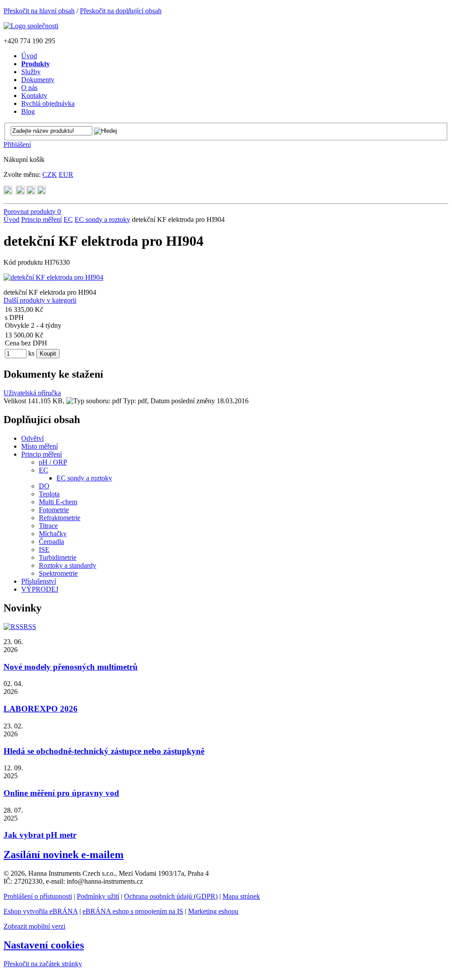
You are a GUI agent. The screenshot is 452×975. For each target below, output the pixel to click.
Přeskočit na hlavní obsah (39, 11)
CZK (49, 174)
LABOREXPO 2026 (41, 708)
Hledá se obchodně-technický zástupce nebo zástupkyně (104, 751)
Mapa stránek (241, 896)
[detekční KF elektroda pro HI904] (53, 277)
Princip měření (41, 219)
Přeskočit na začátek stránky (43, 964)
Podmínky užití (98, 896)
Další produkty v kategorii (40, 300)
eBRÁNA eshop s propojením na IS (133, 911)
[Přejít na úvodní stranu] (31, 26)
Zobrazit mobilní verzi (34, 926)
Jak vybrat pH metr (40, 835)
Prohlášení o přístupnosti (38, 896)
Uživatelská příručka (32, 393)
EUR (66, 174)
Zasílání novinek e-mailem (64, 854)
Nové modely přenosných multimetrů (71, 666)
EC (68, 219)
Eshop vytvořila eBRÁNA (41, 911)
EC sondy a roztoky (102, 219)
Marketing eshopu (213, 911)
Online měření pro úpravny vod (61, 793)
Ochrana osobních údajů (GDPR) (171, 896)
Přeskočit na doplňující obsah (121, 11)
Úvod (11, 219)
